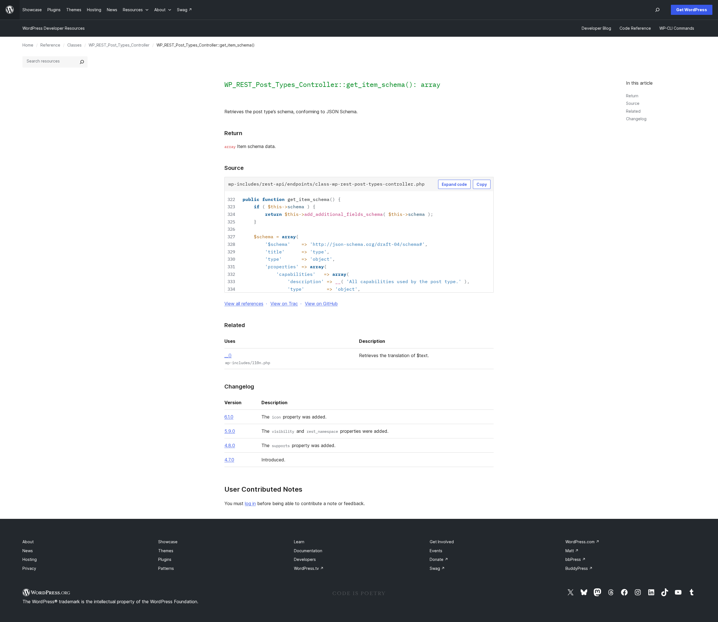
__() (228, 355)
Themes (165, 550)
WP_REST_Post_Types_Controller (119, 45)
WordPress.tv (309, 568)
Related (633, 111)
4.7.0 (229, 460)
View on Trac (284, 303)
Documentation (308, 550)
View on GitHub (321, 303)
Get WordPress (691, 9)
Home (27, 45)
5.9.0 (229, 431)
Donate (439, 559)
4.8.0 (229, 445)
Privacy (29, 568)
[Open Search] (657, 10)
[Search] (82, 62)
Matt (572, 550)
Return (632, 95)
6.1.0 (228, 417)
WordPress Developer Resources (53, 28)
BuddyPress (579, 568)
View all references (243, 303)
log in (250, 503)
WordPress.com (582, 541)
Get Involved (442, 541)
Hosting (29, 559)
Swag (437, 568)
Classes (74, 45)
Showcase (168, 541)
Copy (482, 184)
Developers (305, 559)
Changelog (636, 118)
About (28, 541)
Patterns (166, 568)
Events (436, 550)
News (27, 550)
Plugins (164, 559)
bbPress (575, 559)
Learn (299, 541)
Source (632, 103)
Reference (50, 45)
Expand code (454, 184)
